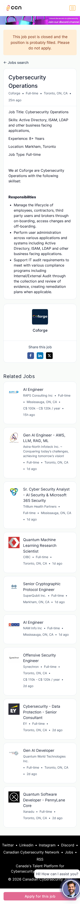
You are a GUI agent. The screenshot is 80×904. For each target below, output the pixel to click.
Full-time (32, 93)
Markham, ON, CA (36, 602)
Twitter (8, 845)
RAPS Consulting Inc (38, 395)
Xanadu (28, 811)
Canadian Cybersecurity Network (31, 852)
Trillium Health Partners (39, 506)
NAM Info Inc (32, 628)
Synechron (31, 666)
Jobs (69, 852)
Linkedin (26, 845)
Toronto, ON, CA (56, 93)
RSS (40, 859)
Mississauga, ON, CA (42, 402)
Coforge (14, 93)
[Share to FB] (30, 355)
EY (25, 723)
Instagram (47, 845)
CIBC (26, 557)
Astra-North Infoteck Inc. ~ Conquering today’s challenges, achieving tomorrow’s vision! (46, 451)
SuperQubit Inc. (34, 595)
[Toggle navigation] (72, 8)
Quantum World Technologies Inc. (44, 758)
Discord (67, 845)
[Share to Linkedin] (40, 355)
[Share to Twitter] (49, 355)
